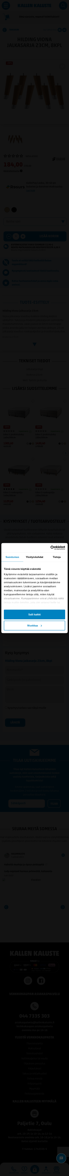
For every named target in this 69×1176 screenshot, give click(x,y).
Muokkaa (32, 625)
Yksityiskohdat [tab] (34, 557)
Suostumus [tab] (12, 557)
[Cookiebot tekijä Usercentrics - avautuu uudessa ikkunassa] (50, 548)
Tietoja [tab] (57, 557)
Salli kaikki (34, 614)
